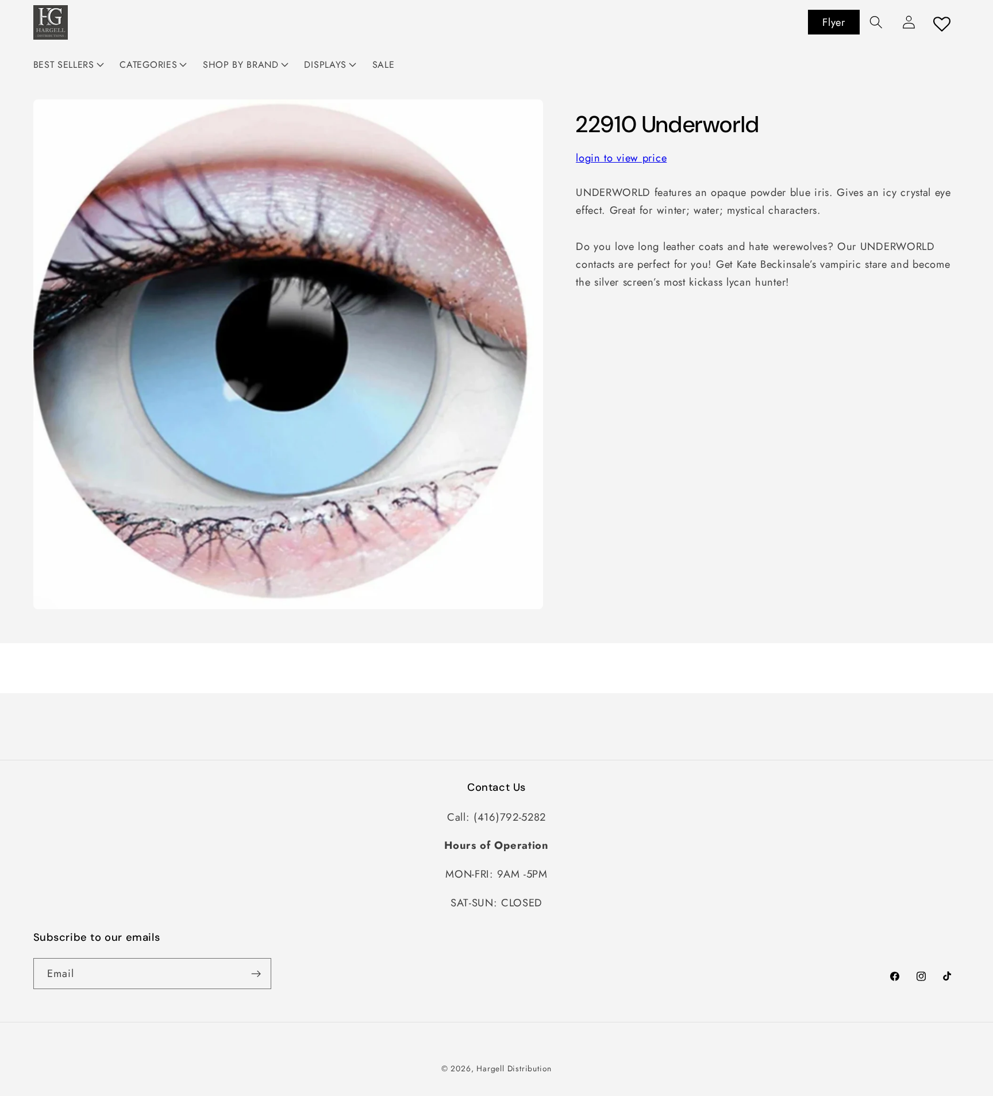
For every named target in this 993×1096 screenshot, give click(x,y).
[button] (876, 22)
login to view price (621, 158)
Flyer (833, 22)
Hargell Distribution (514, 1068)
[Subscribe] (256, 973)
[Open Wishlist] (942, 24)
